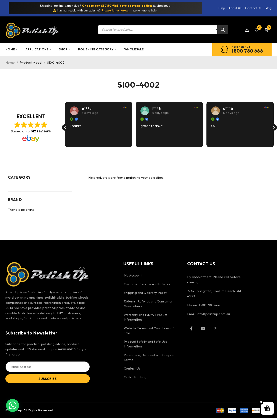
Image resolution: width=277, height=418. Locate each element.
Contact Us (253, 8)
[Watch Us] (203, 328)
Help (222, 8)
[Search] (222, 29)
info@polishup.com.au (213, 314)
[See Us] (214, 328)
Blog (268, 8)
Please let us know (115, 10)
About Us (235, 8)
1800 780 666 (247, 50)
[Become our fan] (191, 328)
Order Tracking (135, 377)
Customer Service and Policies (147, 284)
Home (10, 62)
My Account (133, 275)
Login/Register (247, 29)
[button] (273, 127)
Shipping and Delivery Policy (145, 293)
